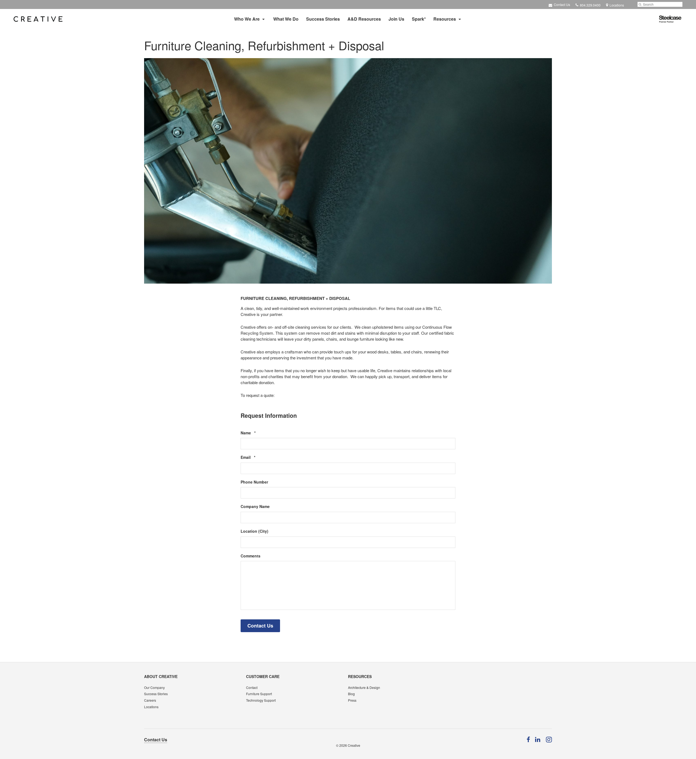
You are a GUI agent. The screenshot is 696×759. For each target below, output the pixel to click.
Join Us (396, 19)
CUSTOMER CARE (262, 676)
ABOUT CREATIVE (161, 676)
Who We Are (247, 19)
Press (352, 700)
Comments (250, 556)
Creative (354, 745)
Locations (151, 706)
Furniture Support (259, 693)
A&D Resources (364, 19)
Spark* (419, 19)
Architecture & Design (364, 687)
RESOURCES (360, 676)
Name (256, 432)
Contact (251, 687)
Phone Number (254, 482)
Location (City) (254, 531)
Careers (150, 700)
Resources (444, 19)
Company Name (255, 506)
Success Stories (323, 19)
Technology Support (261, 700)
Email (256, 457)
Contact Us (561, 4)
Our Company (154, 687)
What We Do (286, 19)
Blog (351, 693)
